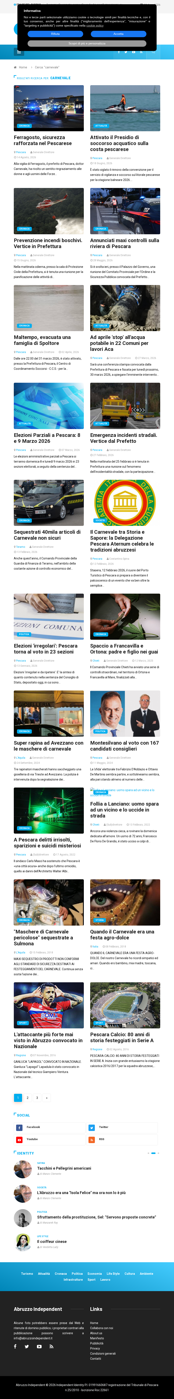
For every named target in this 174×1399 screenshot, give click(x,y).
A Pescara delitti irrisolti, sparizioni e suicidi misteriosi (47, 843)
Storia (99, 920)
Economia (95, 1273)
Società (100, 520)
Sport (23, 1023)
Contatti (95, 1358)
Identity (25, 1153)
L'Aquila (20, 757)
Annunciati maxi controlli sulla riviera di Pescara (124, 243)
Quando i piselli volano (57, 1192)
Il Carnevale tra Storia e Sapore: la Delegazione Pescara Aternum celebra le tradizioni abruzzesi (122, 541)
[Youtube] (133, 52)
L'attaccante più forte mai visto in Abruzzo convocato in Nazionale (48, 1040)
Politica (24, 634)
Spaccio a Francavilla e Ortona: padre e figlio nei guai (124, 649)
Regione (21, 1055)
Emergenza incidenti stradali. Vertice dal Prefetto (123, 438)
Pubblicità (96, 1343)
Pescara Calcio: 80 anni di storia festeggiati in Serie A (122, 1037)
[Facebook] (119, 52)
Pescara (21, 152)
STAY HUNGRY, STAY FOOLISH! (64, 1168)
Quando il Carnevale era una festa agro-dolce (122, 935)
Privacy (95, 1348)
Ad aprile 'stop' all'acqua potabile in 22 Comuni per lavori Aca (119, 343)
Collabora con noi (101, 1328)
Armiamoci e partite (54, 1217)
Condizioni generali (103, 1353)
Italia (95, 946)
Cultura (42, 1163)
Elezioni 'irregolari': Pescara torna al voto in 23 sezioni (45, 649)
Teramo (20, 546)
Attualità (101, 126)
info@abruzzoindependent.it (33, 1338)
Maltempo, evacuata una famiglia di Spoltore (42, 340)
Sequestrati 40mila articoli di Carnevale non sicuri (47, 535)
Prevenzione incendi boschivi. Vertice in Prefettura (48, 243)
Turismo (27, 1273)
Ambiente (146, 1273)
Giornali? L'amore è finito (59, 1241)
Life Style (42, 1187)
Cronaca (24, 126)
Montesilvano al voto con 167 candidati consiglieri (124, 746)
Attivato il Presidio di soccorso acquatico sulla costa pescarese (119, 143)
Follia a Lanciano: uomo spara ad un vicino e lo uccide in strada (124, 810)
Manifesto (97, 1338)
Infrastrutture (73, 1279)
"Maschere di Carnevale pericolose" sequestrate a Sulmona (43, 938)
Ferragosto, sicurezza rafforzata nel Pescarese (43, 140)
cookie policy (95, 25)
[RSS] (141, 52)
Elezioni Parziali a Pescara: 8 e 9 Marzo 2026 (47, 438)
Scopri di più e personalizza (87, 43)
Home (23, 67)
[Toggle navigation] (19, 52)
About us (96, 1333)
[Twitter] (125, 52)
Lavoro (105, 1279)
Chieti (96, 660)
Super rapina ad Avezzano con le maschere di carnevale (48, 746)
